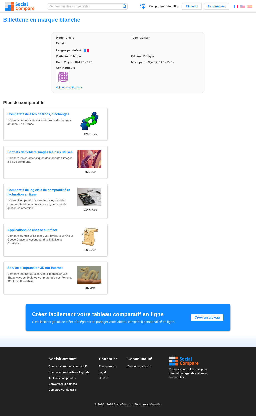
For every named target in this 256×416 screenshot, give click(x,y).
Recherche (124, 6)
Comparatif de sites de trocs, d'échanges (38, 114)
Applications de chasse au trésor (32, 230)
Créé (59, 62)
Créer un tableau (207, 317)
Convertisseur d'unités (63, 383)
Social (188, 361)
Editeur (136, 56)
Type (134, 37)
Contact (104, 378)
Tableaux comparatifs (62, 378)
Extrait (60, 43)
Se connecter (217, 6)
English (242, 6)
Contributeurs (65, 67)
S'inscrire (192, 6)
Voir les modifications (69, 87)
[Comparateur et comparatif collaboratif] (19, 6)
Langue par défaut (68, 50)
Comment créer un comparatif (68, 366)
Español (249, 6)
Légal (102, 372)
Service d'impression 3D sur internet (35, 268)
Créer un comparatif (142, 7)
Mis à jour (138, 62)
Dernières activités (139, 366)
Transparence (107, 366)
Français (236, 6)
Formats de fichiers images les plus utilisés (40, 152)
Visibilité (62, 56)
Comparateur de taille (163, 6)
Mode (60, 37)
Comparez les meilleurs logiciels (69, 372)
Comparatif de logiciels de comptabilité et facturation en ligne (38, 192)
